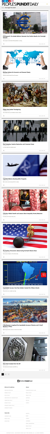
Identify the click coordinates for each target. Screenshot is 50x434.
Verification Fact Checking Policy (11, 397)
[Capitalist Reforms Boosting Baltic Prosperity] (25, 165)
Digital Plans (7, 418)
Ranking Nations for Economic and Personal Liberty (16, 72)
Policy (4, 108)
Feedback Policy (8, 392)
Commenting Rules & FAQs (31, 390)
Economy (5, 286)
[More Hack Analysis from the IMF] (25, 349)
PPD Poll (27, 400)
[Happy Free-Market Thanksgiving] (25, 95)
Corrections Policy (8, 400)
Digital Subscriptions (30, 423)
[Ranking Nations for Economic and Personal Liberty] (25, 59)
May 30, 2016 (5, 365)
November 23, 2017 (6, 110)
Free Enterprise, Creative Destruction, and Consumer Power (18, 144)
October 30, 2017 (6, 145)
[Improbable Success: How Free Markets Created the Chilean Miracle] (25, 273)
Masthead (28, 397)
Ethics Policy (7, 395)
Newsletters (7, 421)
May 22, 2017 (5, 214)
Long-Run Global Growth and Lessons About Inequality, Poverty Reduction (22, 213)
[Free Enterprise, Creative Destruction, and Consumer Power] (25, 131)
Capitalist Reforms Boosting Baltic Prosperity (14, 179)
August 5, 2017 (5, 180)
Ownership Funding (8, 407)
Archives (27, 413)
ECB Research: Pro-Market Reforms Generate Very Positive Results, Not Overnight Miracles (24, 36)
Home (3, 7)
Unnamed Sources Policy (9, 405)
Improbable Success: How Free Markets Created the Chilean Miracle (21, 288)
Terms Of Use (28, 395)
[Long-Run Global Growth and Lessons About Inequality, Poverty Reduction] (25, 200)
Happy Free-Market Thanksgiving (12, 109)
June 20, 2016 (5, 289)
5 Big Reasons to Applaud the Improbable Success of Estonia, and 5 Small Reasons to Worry (23, 325)
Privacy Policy (29, 392)
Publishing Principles (9, 390)
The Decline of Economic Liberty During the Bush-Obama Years (20, 250)
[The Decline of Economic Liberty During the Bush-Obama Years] (25, 236)
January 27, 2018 (6, 73)
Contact (27, 402)
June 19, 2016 (5, 327)
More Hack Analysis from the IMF (11, 363)
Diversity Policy (8, 402)
